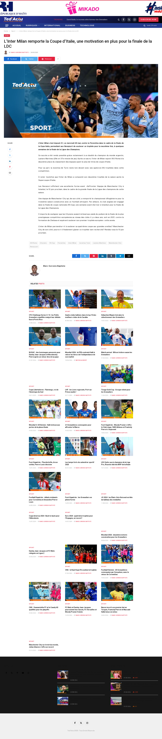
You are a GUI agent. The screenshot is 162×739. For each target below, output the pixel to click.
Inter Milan (72, 243)
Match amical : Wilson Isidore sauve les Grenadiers (116, 353)
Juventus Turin (84, 243)
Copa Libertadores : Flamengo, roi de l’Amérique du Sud (43, 391)
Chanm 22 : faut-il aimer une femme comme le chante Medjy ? (141, 673)
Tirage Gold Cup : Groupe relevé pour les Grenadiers (115, 391)
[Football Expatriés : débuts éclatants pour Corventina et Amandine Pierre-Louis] (45, 481)
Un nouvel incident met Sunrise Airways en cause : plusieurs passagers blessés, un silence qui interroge (140, 700)
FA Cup (52, 243)
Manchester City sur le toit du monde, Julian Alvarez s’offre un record (43, 646)
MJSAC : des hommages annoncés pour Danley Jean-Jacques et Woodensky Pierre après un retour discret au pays (44, 354)
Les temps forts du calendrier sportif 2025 (79, 463)
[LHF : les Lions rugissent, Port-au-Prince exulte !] (81, 373)
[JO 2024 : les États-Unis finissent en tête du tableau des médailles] (117, 481)
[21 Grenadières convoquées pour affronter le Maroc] (81, 408)
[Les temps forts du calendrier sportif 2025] (81, 446)
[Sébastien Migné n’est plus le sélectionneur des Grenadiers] (117, 299)
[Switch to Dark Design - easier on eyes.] (118, 20)
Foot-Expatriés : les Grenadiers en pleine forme (78, 498)
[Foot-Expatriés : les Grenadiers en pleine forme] (81, 481)
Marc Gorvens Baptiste (20, 52)
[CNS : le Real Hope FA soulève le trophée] (81, 554)
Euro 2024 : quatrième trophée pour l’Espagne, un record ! (79, 517)
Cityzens (43, 243)
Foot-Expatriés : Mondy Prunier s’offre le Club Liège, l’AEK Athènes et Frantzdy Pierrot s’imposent (116, 427)
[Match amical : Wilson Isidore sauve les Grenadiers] (117, 336)
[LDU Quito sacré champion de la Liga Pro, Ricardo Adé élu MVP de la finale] (117, 446)
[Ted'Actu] (13, 19)
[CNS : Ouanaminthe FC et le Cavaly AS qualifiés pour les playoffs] (45, 591)
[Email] (10, 172)
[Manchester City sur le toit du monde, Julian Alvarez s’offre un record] (45, 628)
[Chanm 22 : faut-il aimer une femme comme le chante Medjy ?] (116, 675)
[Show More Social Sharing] (58, 59)
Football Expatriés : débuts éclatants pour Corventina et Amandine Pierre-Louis (43, 499)
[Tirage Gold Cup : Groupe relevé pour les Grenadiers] (117, 373)
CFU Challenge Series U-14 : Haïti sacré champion (85, 699)
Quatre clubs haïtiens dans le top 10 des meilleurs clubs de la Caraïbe (80, 316)
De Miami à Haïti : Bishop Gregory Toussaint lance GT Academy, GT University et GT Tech (141, 686)
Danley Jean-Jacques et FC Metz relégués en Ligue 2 (42, 552)
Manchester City (115, 243)
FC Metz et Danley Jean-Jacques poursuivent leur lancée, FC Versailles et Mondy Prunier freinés (81, 609)
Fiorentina (61, 243)
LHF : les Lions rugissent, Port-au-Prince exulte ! (78, 391)
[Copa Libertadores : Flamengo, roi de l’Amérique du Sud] (45, 373)
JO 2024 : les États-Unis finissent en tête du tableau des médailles (116, 498)
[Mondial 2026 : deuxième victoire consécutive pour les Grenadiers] (117, 518)
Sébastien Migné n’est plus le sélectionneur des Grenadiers (113, 316)
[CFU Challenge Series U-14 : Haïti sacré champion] (62, 701)
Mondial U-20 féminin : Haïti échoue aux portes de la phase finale (44, 426)
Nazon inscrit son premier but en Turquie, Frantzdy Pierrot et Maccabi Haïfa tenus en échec (115, 609)
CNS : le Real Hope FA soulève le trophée (81, 570)
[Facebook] (10, 149)
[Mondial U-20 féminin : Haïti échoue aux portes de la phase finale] (45, 408)
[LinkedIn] (10, 161)
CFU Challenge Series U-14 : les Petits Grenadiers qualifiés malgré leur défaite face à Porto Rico (44, 317)
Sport (7, 35)
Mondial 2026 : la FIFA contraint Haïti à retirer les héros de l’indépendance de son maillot (80, 354)
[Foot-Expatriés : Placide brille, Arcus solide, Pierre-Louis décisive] (45, 446)
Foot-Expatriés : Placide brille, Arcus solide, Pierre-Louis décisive (43, 463)
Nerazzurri (34, 247)
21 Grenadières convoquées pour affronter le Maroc (78, 426)
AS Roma (33, 243)
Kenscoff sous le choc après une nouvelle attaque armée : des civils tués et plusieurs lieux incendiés (87, 674)
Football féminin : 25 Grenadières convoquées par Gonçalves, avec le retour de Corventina (115, 572)
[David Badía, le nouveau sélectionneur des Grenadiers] (62, 689)
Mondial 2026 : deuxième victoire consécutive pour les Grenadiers (114, 536)
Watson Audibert (81, 360)
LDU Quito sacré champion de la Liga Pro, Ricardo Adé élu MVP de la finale (115, 463)
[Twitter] (10, 155)
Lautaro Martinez (99, 243)
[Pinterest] (10, 167)
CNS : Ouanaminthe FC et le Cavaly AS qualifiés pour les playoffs (43, 608)
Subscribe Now (148, 19)
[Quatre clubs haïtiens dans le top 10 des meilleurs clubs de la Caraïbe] (81, 299)
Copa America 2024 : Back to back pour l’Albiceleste (44, 517)
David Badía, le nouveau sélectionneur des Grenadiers (87, 20)
